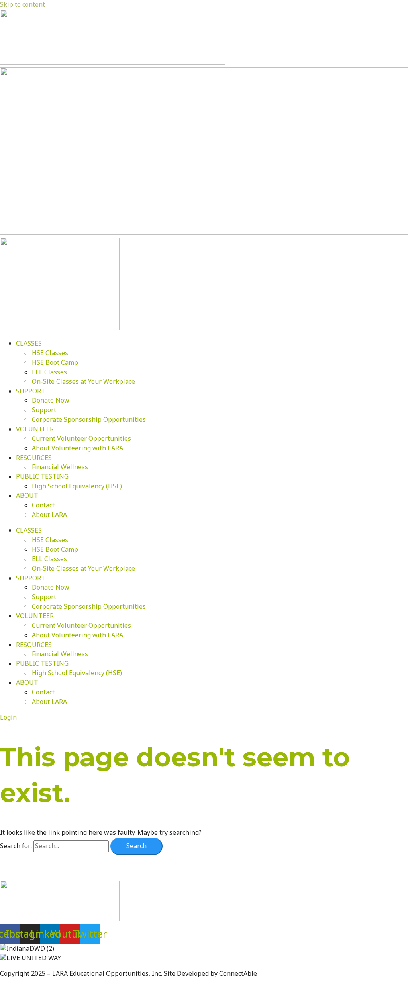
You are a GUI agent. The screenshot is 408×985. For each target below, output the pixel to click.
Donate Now (50, 400)
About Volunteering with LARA (77, 448)
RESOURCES (34, 457)
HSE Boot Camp (55, 362)
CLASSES (29, 343)
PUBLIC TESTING (42, 476)
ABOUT (27, 495)
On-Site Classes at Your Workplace (83, 381)
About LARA (49, 514)
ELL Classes (49, 372)
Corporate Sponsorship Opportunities (89, 419)
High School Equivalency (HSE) (77, 486)
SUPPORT (30, 391)
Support (44, 409)
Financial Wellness (60, 466)
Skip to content (22, 4)
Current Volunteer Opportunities (81, 438)
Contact (43, 505)
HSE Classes (50, 352)
